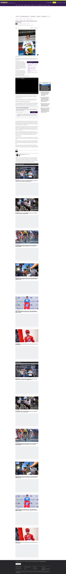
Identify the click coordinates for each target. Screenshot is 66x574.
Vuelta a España (33, 16)
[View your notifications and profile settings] (61, 2)
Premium (32, 5)
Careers (25, 568)
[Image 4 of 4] (37, 42)
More (48, 5)
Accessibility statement (18, 568)
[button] (64, 2)
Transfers (38, 16)
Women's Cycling (27, 5)
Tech (36, 5)
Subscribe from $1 (44, 16)
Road (16, 151)
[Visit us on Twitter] (47, 2)
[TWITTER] (19, 155)
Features (45, 5)
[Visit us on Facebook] (46, 2)
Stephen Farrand (20, 23)
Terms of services (26, 114)
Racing (22, 5)
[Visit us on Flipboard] (51, 2)
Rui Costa (21, 58)
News (19, 5)
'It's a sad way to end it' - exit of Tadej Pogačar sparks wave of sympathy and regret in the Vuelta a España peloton (45, 104)
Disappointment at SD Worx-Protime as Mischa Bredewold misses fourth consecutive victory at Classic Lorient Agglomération (45, 94)
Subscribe (54, 2)
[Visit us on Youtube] (50, 2)
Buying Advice (40, 5)
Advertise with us (35, 568)
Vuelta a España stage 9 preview (24, 16)
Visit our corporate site (43, 561)
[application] (26, 85)
